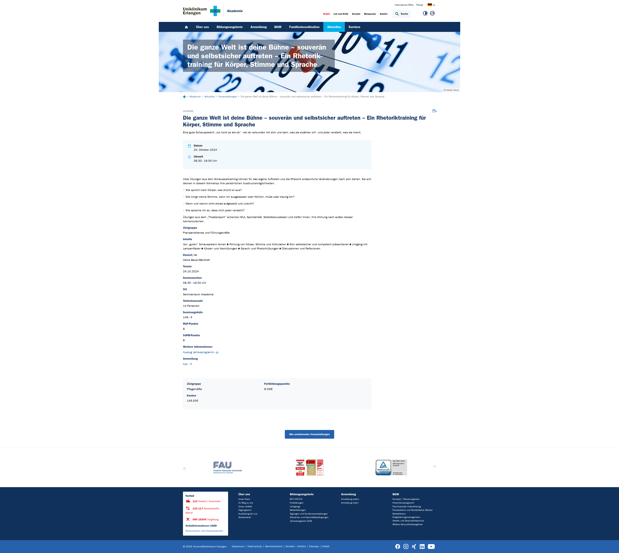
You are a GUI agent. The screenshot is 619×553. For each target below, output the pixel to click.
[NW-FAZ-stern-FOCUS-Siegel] (309, 467)
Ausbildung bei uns (247, 513)
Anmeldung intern (350, 502)
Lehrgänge (295, 506)
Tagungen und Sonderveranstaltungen (309, 513)
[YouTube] (431, 546)
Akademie (188, 111)
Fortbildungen (296, 502)
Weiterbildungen (298, 510)
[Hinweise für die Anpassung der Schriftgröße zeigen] (432, 14)
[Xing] (414, 546)
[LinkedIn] (422, 546)
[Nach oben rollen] (612, 546)
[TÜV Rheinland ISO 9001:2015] (391, 467)
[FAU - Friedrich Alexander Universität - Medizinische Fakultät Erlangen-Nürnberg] (227, 467)
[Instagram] (405, 546)
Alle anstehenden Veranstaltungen (309, 434)
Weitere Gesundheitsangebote (408, 524)
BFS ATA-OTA (296, 499)
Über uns (244, 494)
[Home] (186, 27)
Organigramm (244, 510)
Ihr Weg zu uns (245, 502)
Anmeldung (348, 494)
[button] (434, 467)
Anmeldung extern (350, 499)
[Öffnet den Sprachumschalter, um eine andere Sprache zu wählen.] (430, 5)
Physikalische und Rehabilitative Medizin (413, 510)
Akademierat (244, 517)
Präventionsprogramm (403, 502)
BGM (396, 494)
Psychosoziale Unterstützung (407, 506)
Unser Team (244, 499)
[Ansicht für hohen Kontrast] (425, 14)
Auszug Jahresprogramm (198, 352)
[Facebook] (397, 546)
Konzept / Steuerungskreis (406, 499)
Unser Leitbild (245, 506)
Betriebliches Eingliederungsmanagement (406, 515)
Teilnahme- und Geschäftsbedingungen (309, 517)
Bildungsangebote (302, 494)
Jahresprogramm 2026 (301, 521)
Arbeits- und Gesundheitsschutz (408, 520)
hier (185, 364)
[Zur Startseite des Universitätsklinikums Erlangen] (201, 11)
